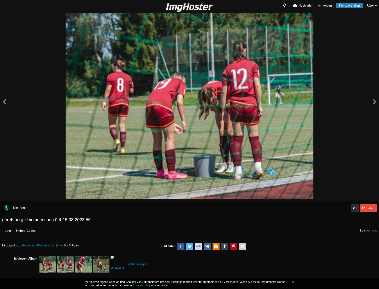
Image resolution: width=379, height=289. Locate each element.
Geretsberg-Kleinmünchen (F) (40, 245)
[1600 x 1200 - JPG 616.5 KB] (355, 208)
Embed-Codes (26, 230)
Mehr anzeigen (137, 264)
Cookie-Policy (141, 285)
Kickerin (19, 208)
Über (7, 230)
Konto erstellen (349, 5)
